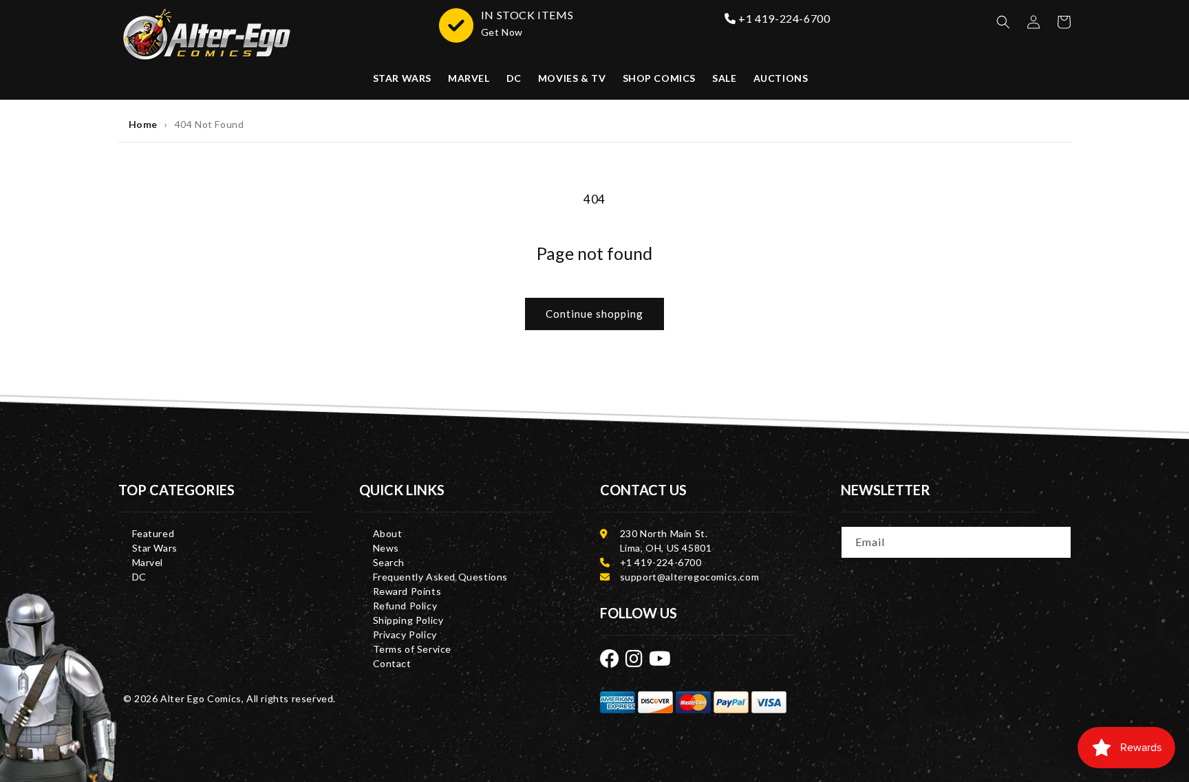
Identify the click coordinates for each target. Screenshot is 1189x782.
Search (389, 562)
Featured (153, 533)
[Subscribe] (1056, 541)
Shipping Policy (408, 620)
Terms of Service (412, 649)
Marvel (148, 562)
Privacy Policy (405, 634)
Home (143, 124)
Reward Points (407, 591)
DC (139, 577)
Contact (392, 663)
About (388, 533)
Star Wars (155, 548)
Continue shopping (594, 313)
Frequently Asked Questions (440, 577)
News (386, 548)
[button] (1003, 22)
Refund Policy (405, 605)
